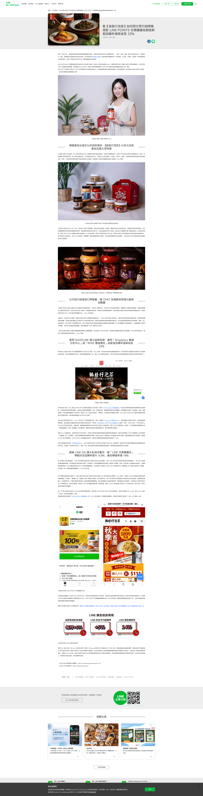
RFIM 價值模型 (113, 423)
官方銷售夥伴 (80, 677)
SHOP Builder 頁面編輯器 (111, 408)
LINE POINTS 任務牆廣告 (79, 496)
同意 (150, 789)
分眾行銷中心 (101, 423)
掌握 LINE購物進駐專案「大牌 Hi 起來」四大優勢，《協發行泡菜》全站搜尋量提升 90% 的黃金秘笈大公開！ (111, 606)
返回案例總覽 (101, 767)
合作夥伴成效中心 (77, 443)
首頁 (49, 10)
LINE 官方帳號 (101, 677)
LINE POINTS (129, 677)
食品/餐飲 (111, 677)
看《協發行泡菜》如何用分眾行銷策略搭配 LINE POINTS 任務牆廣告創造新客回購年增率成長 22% (87, 10)
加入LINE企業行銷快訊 (72, 700)
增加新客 (119, 677)
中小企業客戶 (90, 677)
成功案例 (54, 10)
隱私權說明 (93, 792)
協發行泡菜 (97, 57)
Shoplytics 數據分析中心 (112, 420)
